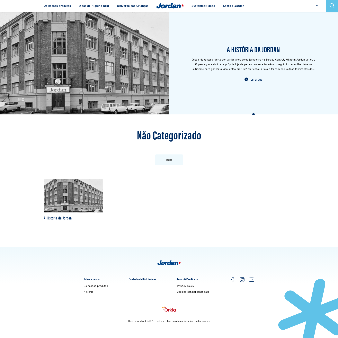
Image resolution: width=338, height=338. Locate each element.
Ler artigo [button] (256, 79)
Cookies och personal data (193, 292)
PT (311, 6)
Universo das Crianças (132, 6)
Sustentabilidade (203, 6)
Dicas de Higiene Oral (94, 6)
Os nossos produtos (57, 6)
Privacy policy (185, 286)
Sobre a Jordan (233, 6)
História (88, 292)
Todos (169, 160)
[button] (332, 6)
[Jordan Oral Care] (170, 6)
